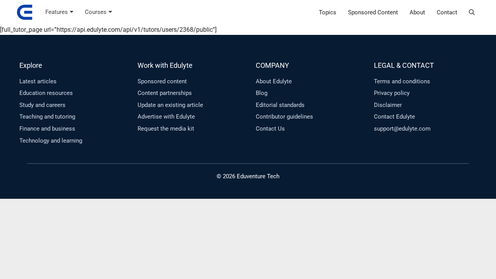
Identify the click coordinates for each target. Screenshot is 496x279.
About (417, 12)
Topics (327, 12)
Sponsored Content (373, 12)
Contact (447, 12)
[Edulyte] (25, 12)
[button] (471, 12)
